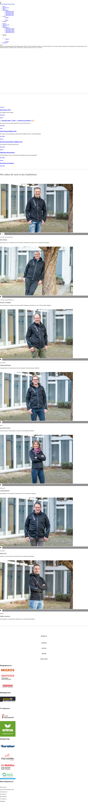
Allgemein (1, 117)
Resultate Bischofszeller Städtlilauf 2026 (11, 142)
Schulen (1, 128)
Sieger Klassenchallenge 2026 (8, 131)
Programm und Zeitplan (7, 163)
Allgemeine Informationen (7, 152)
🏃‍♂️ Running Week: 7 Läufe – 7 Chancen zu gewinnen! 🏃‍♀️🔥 (17, 120)
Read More (2, 114)
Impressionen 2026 (5, 110)
